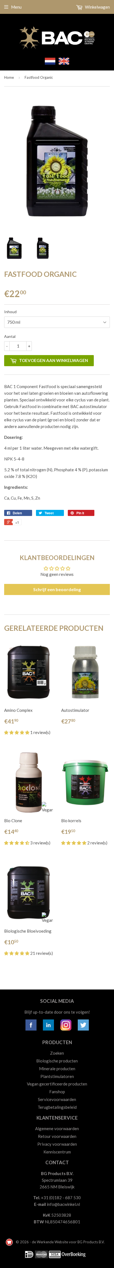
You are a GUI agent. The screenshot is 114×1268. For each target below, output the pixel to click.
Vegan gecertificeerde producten (57, 1083)
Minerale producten (57, 1068)
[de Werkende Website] (9, 1242)
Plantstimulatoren (57, 1076)
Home (9, 77)
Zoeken (57, 1053)
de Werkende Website (50, 1242)
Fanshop (57, 1091)
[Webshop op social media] (31, 1028)
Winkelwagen (97, 6)
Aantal (9, 336)
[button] (17, 732)
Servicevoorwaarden (57, 1099)
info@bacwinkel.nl (63, 1204)
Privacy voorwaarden (57, 1144)
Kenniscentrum (57, 1151)
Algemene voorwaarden (57, 1128)
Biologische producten (57, 1060)
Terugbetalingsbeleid (57, 1107)
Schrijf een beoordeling (57, 589)
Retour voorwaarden (57, 1136)
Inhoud (10, 311)
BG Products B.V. (91, 1242)
